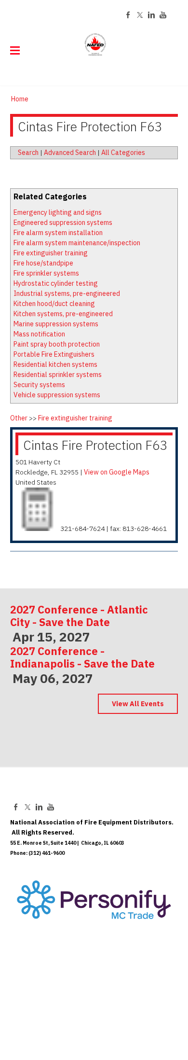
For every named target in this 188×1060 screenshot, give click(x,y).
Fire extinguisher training (50, 253)
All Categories (123, 152)
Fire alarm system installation (58, 232)
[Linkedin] (151, 15)
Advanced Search (70, 152)
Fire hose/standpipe (43, 263)
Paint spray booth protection (56, 344)
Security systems (39, 384)
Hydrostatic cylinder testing (55, 283)
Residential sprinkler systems (57, 374)
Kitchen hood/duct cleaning (54, 303)
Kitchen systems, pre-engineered (63, 313)
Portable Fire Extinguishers (53, 354)
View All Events (138, 703)
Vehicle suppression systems (56, 395)
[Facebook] (128, 15)
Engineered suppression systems (62, 222)
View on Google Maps (116, 472)
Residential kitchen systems (55, 364)
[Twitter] (139, 15)
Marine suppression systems (55, 324)
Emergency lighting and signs (57, 212)
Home (19, 99)
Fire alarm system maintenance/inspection (76, 242)
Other (18, 418)
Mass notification (39, 334)
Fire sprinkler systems (46, 273)
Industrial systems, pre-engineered (66, 293)
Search (28, 152)
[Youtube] (163, 15)
